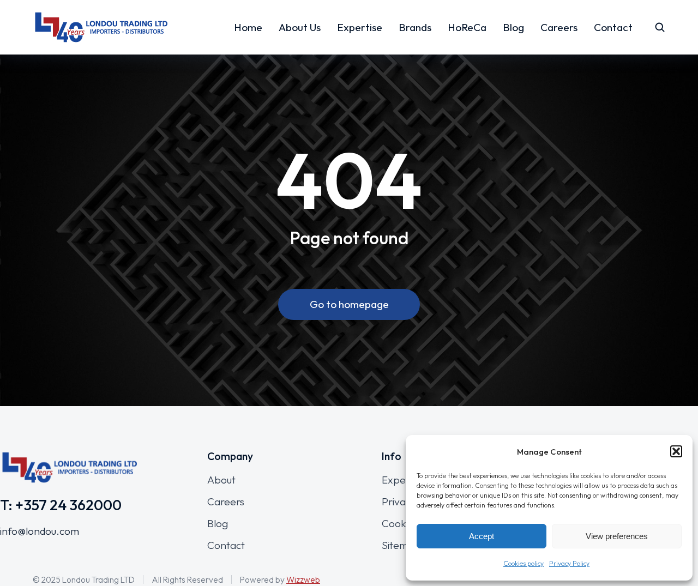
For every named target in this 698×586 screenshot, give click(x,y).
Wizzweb (303, 579)
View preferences (617, 536)
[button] (676, 451)
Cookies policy (523, 563)
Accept (481, 536)
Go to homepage (349, 304)
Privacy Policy (569, 563)
